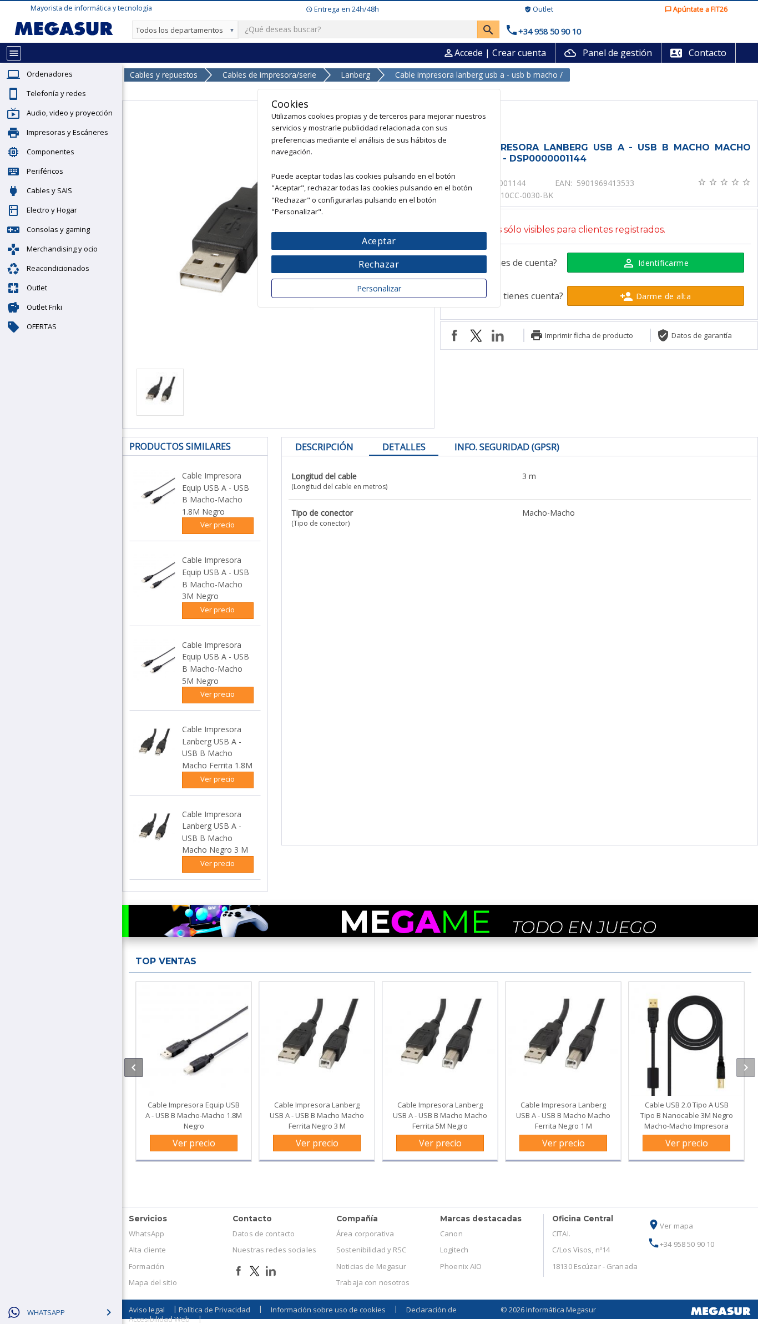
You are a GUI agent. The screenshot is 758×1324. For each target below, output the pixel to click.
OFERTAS (42, 326)
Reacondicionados (58, 268)
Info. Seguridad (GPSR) (506, 447)
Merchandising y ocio (62, 249)
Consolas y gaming (58, 229)
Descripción (324, 447)
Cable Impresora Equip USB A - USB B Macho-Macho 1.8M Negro (193, 1115)
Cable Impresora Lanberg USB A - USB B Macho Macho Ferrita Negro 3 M (317, 1115)
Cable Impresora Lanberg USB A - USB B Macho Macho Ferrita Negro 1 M (563, 1115)
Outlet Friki (44, 307)
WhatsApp (146, 1234)
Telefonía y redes (56, 93)
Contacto (698, 53)
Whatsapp (46, 1312)
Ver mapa (670, 1226)
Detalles (404, 447)
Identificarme (655, 263)
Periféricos (45, 171)
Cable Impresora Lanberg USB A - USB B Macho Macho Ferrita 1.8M (217, 747)
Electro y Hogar (52, 210)
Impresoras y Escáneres (67, 132)
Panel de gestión (608, 53)
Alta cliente (147, 1250)
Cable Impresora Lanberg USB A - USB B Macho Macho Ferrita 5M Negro (440, 1115)
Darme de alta (655, 296)
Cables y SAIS (49, 190)
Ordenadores (50, 74)
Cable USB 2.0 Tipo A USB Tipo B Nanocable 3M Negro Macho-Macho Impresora (686, 1115)
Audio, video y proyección (70, 113)
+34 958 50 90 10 (681, 1244)
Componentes (50, 152)
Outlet (37, 288)
